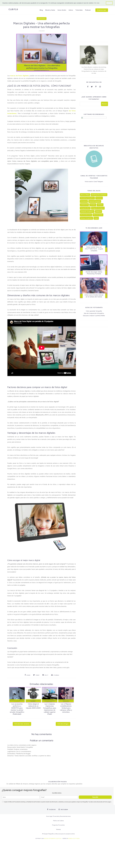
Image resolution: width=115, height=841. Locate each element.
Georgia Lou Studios (74, 838)
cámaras (100, 205)
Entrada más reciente (22, 724)
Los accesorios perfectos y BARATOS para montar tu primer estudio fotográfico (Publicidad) (17, 709)
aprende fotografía (94, 201)
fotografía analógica (98, 208)
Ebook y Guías (50, 10)
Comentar (42, 31)
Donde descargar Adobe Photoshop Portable (94, 273)
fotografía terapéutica (87, 211)
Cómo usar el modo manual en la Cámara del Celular (94, 296)
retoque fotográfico (86, 218)
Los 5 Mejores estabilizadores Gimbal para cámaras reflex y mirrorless (66, 708)
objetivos (98, 211)
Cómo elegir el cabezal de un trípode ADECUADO (33, 706)
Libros (71, 10)
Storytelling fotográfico (87, 198)
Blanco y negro (85, 195)
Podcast (88, 10)
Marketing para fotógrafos (99, 195)
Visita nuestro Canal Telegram (94, 181)
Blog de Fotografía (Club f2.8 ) (53, 838)
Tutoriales (79, 10)
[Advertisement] (94, 28)
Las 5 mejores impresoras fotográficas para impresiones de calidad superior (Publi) (49, 709)
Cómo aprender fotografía (94, 311)
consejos (92, 205)
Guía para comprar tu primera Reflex (94, 316)
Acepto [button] (109, 3)
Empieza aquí (101, 10)
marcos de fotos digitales (19, 75)
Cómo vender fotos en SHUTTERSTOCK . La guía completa (94, 249)
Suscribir (95, 797)
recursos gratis (97, 215)
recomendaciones (86, 215)
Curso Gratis (62, 10)
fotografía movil (85, 208)
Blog (41, 10)
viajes (96, 218)
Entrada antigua (63, 724)
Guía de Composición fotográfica (94, 313)
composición (84, 205)
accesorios (41, 19)
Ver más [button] (96, 3)
